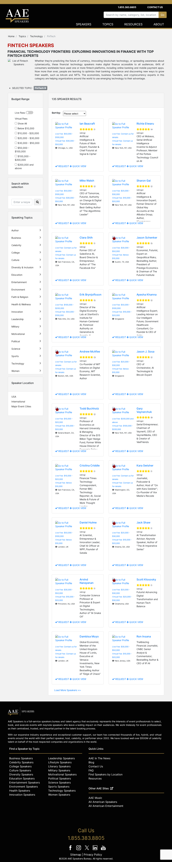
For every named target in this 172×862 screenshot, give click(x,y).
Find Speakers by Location (105, 774)
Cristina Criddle (90, 465)
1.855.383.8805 (127, 7)
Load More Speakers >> (67, 690)
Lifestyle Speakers (60, 762)
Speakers (83, 24)
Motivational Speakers (62, 774)
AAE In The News (99, 758)
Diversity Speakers (21, 774)
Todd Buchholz (89, 408)
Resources (133, 24)
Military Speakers (59, 770)
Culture (15, 260)
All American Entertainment (106, 806)
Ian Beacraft (87, 123)
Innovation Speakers (22, 794)
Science (15, 348)
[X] (87, 850)
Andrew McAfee (90, 351)
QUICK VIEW (79, 166)
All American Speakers (103, 802)
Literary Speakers (59, 766)
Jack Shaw (143, 522)
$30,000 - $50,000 (28, 143)
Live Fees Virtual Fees (21, 115)
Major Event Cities (21, 406)
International (18, 401)
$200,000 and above (24, 166)
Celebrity (16, 245)
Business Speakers (21, 758)
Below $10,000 (25, 128)
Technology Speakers (62, 790)
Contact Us (155, 7)
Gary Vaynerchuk (144, 410)
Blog (91, 762)
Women (15, 370)
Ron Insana (144, 636)
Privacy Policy (93, 854)
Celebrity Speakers (21, 762)
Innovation (17, 311)
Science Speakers (59, 782)
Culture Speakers (20, 770)
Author (15, 230)
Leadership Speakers (61, 758)
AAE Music (95, 797)
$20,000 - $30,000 (28, 138)
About (159, 24)
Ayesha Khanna (147, 294)
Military (15, 326)
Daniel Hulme (88, 522)
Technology (17, 363)
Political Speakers (59, 778)
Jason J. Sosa (145, 351)
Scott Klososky (146, 579)
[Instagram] (79, 850)
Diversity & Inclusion (22, 267)
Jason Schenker (147, 237)
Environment (18, 289)
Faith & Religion (19, 297)
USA (13, 396)
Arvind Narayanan (87, 581)
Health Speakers (19, 790)
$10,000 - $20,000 (28, 133)
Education (16, 274)
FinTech (39, 88)
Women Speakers (59, 794)
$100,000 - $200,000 (22, 158)
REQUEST (64, 166)
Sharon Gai (144, 180)
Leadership (17, 319)
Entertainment (19, 282)
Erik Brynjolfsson (90, 294)
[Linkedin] (95, 850)
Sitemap (75, 854)
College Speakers (20, 766)
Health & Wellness (21, 304)
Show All (22, 123)
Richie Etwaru (145, 123)
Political (15, 341)
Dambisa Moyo (89, 636)
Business (16, 237)
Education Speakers (22, 778)
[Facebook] (71, 850)
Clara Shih (86, 237)
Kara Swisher (145, 465)
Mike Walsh (87, 180)
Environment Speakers (23, 786)
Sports (15, 356)
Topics (107, 24)
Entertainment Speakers (24, 782)
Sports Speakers (58, 786)
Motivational (18, 333)
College (15, 252)
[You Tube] (103, 850)
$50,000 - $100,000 (22, 149)
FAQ (91, 770)
